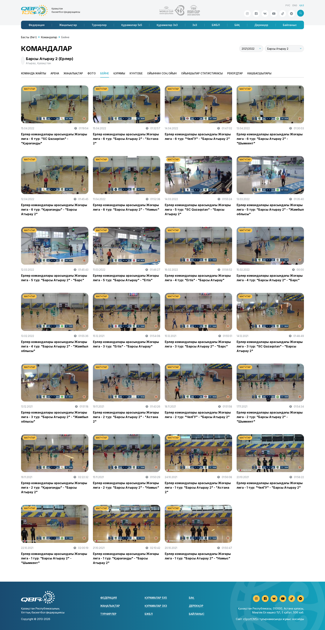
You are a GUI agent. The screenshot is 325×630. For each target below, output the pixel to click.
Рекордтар (235, 73)
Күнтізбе (136, 73)
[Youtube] (273, 13)
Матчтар (29, 89)
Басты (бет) (29, 37)
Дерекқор (261, 25)
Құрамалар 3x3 (167, 25)
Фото (91, 73)
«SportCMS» (251, 619)
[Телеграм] (291, 13)
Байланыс (290, 25)
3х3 (194, 25)
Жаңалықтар (68, 25)
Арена (55, 73)
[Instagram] (247, 13)
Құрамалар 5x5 (131, 25)
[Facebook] (256, 13)
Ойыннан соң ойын (162, 73)
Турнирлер (99, 25)
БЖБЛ (216, 25)
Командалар (49, 37)
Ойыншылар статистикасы (202, 73)
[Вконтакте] (265, 13)
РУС (288, 5)
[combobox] (251, 48)
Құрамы (119, 73)
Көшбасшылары (259, 73)
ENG (294, 5)
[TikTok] (282, 13)
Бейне (104, 73)
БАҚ (237, 25)
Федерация (37, 25)
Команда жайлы (33, 73)
